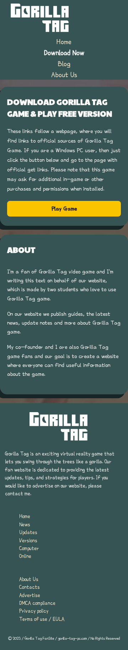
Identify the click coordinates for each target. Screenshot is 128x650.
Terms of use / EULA (41, 619)
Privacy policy (33, 611)
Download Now (64, 53)
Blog (64, 64)
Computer (29, 548)
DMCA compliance (37, 603)
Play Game (64, 209)
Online (25, 556)
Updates (28, 532)
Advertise (29, 595)
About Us (64, 75)
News (24, 524)
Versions (28, 540)
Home (64, 42)
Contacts (29, 587)
